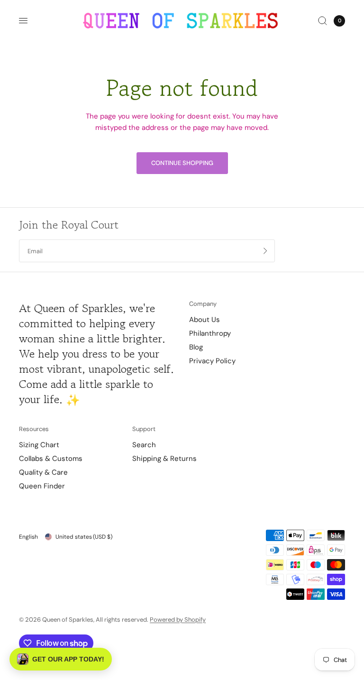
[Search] (322, 20)
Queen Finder (42, 486)
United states (83, 537)
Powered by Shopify (178, 620)
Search (144, 445)
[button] (60, 659)
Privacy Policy (212, 361)
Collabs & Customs (50, 458)
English (28, 537)
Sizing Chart (39, 445)
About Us (204, 319)
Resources (34, 429)
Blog (196, 347)
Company (203, 304)
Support (143, 429)
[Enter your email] (265, 250)
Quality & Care (43, 472)
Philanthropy (210, 333)
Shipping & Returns (164, 458)
